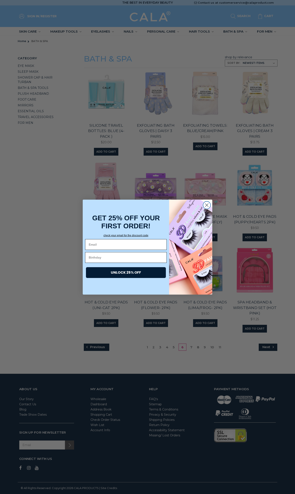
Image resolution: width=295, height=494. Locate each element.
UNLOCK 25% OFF (126, 272)
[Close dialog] (207, 205)
